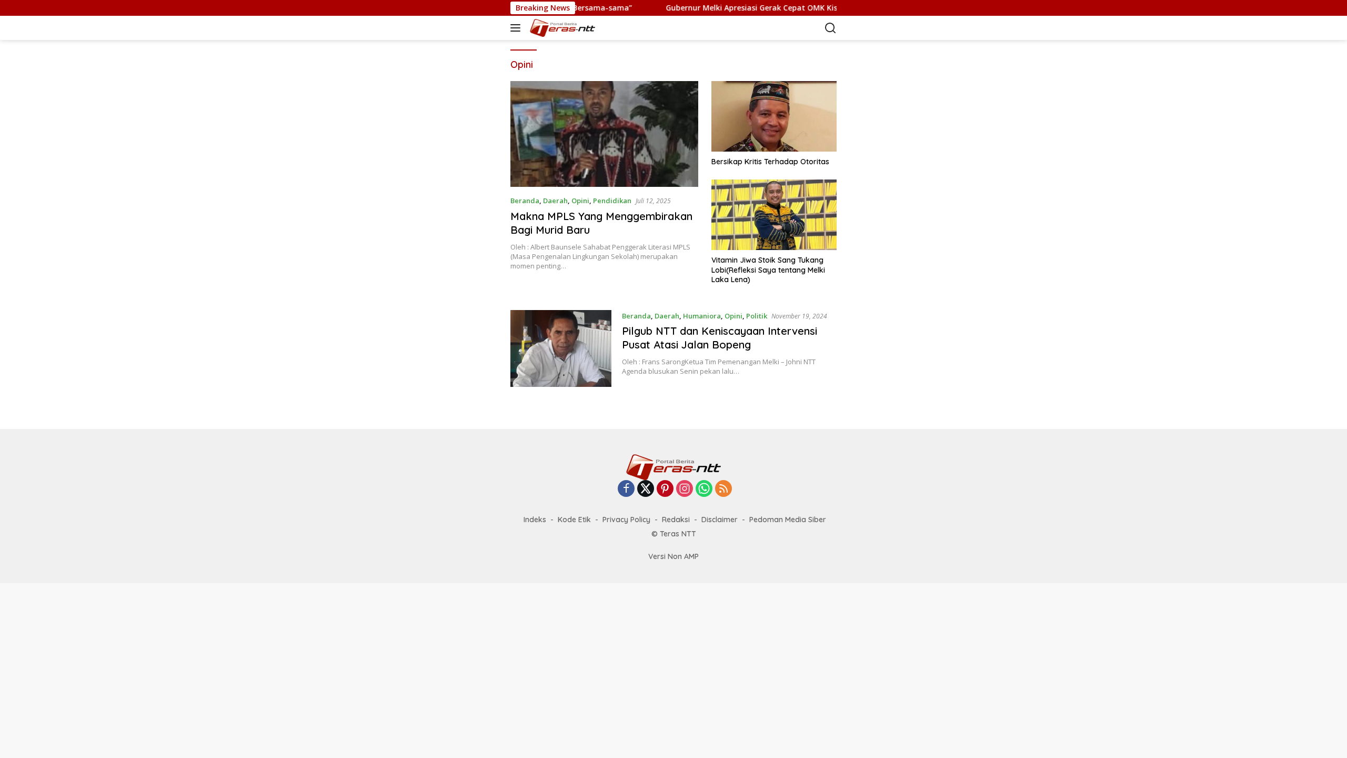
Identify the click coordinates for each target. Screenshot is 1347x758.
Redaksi (676, 519)
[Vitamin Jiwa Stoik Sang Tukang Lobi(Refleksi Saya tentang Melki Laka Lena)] (774, 214)
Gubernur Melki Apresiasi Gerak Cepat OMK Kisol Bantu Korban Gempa (767, 8)
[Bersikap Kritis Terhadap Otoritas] (774, 116)
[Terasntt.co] (581, 28)
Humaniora (702, 316)
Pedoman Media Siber (787, 519)
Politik (756, 316)
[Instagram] (684, 489)
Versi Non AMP (673, 556)
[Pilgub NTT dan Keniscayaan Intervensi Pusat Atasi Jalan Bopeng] (560, 348)
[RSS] (723, 489)
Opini (580, 200)
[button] (517, 28)
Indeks (535, 519)
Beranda (524, 200)
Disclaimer (719, 519)
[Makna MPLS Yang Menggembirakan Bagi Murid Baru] (604, 134)
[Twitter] (645, 489)
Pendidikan (612, 200)
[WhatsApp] (704, 489)
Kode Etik (574, 519)
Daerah (555, 200)
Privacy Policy (626, 519)
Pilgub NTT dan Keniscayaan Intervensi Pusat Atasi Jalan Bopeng (719, 337)
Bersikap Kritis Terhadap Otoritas (770, 161)
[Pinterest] (665, 489)
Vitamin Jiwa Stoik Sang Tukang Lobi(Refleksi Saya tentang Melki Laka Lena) (768, 269)
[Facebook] (626, 489)
